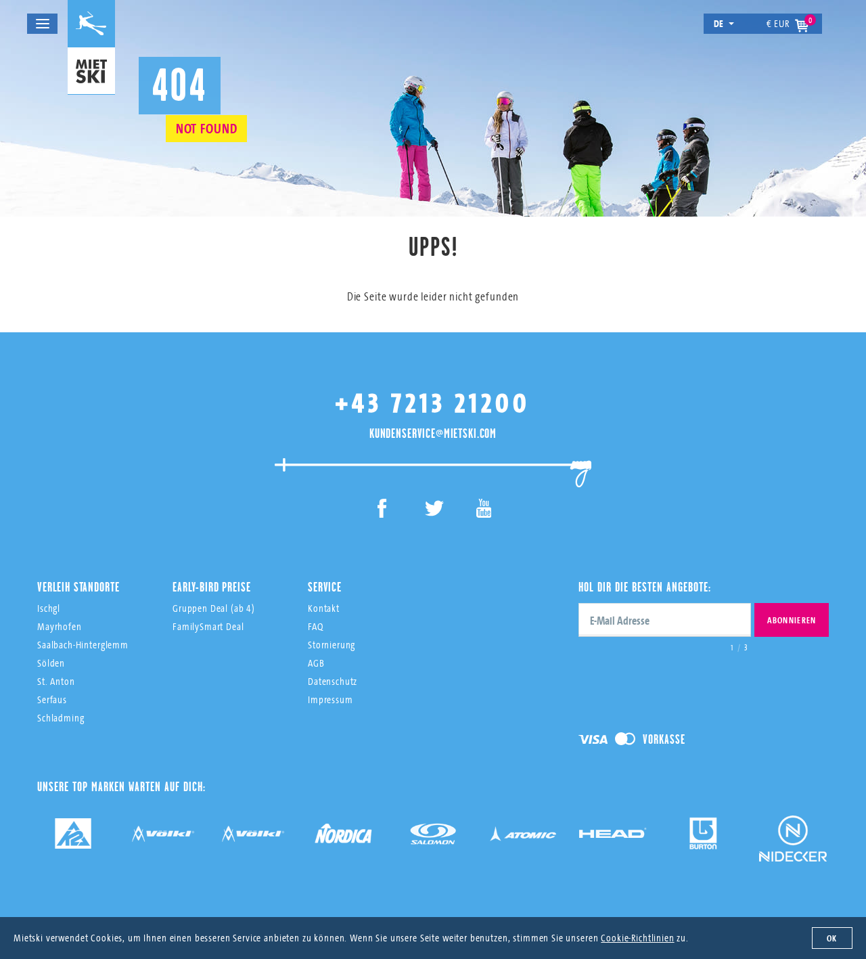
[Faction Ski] (163, 838)
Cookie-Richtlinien (637, 937)
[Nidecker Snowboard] (793, 848)
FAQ (315, 626)
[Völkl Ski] (253, 838)
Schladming (61, 717)
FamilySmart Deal (208, 626)
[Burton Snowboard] (703, 838)
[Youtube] (484, 510)
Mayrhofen (59, 626)
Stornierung (331, 644)
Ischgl (48, 608)
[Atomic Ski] (523, 838)
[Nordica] (343, 838)
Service (325, 586)
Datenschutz (332, 681)
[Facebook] (382, 510)
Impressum (330, 699)
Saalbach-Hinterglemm (83, 644)
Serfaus (52, 699)
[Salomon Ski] (433, 838)
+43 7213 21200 (433, 402)
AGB (316, 662)
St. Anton (56, 681)
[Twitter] (433, 510)
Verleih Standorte (78, 586)
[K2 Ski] (73, 838)
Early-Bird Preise (211, 586)
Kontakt (324, 608)
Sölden (51, 662)
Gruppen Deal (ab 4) (214, 608)
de (719, 23)
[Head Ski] (613, 838)
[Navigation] (42, 24)
